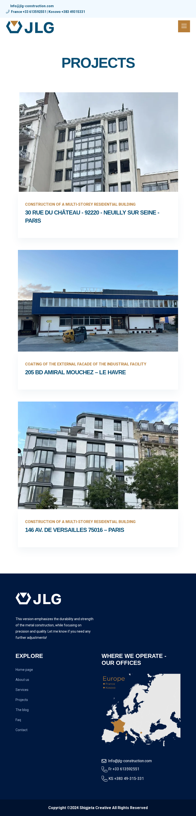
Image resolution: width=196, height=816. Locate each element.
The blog (22, 710)
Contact (21, 730)
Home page (24, 670)
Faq (18, 720)
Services (22, 690)
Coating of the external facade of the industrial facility (85, 364)
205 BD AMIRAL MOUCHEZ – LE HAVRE (75, 372)
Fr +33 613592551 (123, 769)
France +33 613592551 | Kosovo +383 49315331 (48, 12)
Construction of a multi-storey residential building (80, 204)
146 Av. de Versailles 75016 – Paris (74, 530)
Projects (22, 700)
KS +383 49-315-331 (126, 778)
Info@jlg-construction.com (32, 6)
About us (22, 680)
